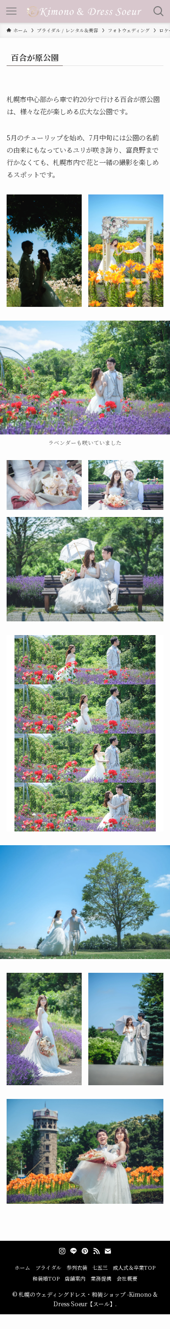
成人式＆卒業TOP (134, 1267)
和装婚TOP (46, 1278)
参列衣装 (77, 1267)
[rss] (96, 1251)
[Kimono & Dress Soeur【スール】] (85, 11)
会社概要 (127, 1278)
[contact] (107, 1251)
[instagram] (62, 1251)
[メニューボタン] (11, 11)
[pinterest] (85, 1251)
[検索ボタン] (158, 11)
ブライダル (48, 1267)
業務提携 (101, 1278)
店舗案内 (75, 1278)
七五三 (100, 1267)
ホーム (22, 1267)
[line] (73, 1251)
